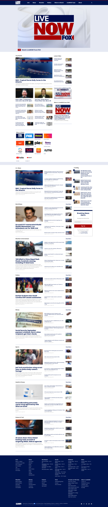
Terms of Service (84, 233)
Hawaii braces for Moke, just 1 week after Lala (53, 266)
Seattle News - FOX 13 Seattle (85, 470)
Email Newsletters (85, 486)
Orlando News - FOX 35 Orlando (60, 464)
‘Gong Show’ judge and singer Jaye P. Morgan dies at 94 (40, 123)
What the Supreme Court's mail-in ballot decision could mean (54, 291)
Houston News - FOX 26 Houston (60, 474)
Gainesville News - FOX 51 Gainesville (60, 470)
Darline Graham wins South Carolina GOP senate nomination (28, 297)
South (56, 459)
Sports (17, 347)
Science (44, 479)
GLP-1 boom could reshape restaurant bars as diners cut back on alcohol (53, 386)
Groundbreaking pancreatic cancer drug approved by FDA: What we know (21, 118)
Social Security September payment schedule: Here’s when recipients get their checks (21, 106)
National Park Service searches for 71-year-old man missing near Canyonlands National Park (53, 192)
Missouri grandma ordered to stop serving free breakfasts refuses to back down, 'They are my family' (53, 172)
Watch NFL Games (72, 481)
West (82, 459)
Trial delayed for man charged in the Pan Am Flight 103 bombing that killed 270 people (53, 214)
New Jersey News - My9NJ (47, 469)
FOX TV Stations (19, 464)
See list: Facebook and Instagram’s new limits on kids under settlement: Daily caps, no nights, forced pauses (54, 421)
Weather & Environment (22, 238)
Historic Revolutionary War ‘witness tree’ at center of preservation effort (54, 261)
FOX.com (26, 139)
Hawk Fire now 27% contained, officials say (52, 248)
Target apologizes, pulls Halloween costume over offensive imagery (54, 341)
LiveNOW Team (84, 484)
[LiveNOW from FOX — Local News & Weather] (20, 2)
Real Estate (31, 487)
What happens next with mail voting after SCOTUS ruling (54, 303)
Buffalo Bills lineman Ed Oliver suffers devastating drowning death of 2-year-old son (54, 363)
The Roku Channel (47, 146)
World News (19, 204)
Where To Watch (19, 461)
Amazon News (46, 139)
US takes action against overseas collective (58, 64)
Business (30, 483)
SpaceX (43, 483)
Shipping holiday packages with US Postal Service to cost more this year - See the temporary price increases (54, 327)
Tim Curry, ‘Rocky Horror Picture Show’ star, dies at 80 (43, 100)
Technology (44, 484)
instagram (87, 504)
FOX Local (18, 139)
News (30, 459)
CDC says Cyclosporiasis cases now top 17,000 (53, 392)
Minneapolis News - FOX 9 (73, 466)
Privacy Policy (84, 232)
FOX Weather (18, 466)
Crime (30, 467)
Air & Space (44, 481)
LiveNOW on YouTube (20, 463)
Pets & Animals (58, 484)
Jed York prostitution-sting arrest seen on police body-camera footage (29, 369)
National (30, 463)
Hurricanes (18, 484)
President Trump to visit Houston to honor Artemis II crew (54, 441)
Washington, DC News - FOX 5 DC (47, 467)
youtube (81, 504)
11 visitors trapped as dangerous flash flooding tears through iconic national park (53, 179)
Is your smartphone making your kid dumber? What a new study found (54, 410)
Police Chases (31, 469)
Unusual (56, 483)
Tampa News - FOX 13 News (59, 467)
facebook (84, 504)
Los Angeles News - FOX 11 (86, 464)
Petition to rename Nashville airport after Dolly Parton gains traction (40, 111)
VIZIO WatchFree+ (38, 153)
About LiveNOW (85, 479)
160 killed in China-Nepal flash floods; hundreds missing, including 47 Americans (53, 208)
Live (17, 459)
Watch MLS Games (72, 497)
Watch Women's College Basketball (73, 493)
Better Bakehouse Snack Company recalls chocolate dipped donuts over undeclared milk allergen (53, 314)
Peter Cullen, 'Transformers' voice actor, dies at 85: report (24, 100)
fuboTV (17, 146)
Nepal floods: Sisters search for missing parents (59, 76)
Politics (18, 275)
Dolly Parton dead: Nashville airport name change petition (58, 70)
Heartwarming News (59, 481)
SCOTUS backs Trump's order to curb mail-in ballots (53, 297)
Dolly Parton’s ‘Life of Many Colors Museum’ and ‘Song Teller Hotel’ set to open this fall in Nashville (86, 195)
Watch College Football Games (73, 483)
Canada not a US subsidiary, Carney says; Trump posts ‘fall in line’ (54, 227)
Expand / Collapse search (91, 3)
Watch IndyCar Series (72, 488)
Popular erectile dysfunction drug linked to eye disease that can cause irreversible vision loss (53, 404)
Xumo (45, 153)
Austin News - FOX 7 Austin (60, 476)
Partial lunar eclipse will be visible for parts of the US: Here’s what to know (54, 429)
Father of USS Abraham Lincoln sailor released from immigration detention (53, 185)
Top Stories (31, 461)
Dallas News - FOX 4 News (60, 472)
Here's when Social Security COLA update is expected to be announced (40, 105)
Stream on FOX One (73, 479)
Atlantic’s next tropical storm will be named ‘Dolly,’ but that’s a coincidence (54, 243)
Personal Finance (32, 484)
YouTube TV (27, 161)
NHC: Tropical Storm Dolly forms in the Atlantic (31, 81)
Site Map (83, 487)
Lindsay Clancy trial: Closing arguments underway (58, 59)
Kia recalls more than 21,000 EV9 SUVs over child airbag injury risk (53, 321)
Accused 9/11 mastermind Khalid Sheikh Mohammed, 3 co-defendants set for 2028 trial (21, 112)
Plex (35, 146)
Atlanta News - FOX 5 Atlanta (59, 462)
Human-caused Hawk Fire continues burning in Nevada (53, 255)
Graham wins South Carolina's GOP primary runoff (54, 278)
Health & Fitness (20, 382)
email (91, 504)
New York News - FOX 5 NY (47, 462)
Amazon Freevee (37, 139)
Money (17, 310)
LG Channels (27, 146)
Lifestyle (30, 473)
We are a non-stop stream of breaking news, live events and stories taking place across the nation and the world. (62, 117)
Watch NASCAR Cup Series (73, 487)
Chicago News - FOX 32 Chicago (73, 462)
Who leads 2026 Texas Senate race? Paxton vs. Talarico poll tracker (53, 285)
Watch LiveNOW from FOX (31, 50)
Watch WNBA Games (72, 495)
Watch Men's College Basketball (72, 491)
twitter (89, 504)
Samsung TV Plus (19, 153)
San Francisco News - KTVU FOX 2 (85, 467)
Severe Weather (19, 483)
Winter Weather (19, 481)
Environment (18, 486)
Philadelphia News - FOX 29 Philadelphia (47, 464)
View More (68, 204)
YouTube (17, 161)
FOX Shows (18, 470)
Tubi (26, 153)
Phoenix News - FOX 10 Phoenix (86, 462)
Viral (56, 479)
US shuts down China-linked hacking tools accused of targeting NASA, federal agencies (20, 124)
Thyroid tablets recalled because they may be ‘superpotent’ (53, 398)
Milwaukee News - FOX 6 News (73, 469)
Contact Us (83, 481)
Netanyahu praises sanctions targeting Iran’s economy (53, 221)
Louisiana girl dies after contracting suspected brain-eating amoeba (86, 188)
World (30, 464)
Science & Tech (20, 417)
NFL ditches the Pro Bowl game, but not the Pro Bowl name (53, 351)
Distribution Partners (85, 483)
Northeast (45, 459)
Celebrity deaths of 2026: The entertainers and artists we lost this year (39, 117)
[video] (69, 60)
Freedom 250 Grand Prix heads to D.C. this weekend (52, 375)
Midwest (70, 459)
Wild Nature (44, 486)
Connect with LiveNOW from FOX (62, 88)
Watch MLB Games (72, 485)
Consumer (31, 486)
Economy (30, 481)
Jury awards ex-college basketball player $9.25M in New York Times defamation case (54, 369)
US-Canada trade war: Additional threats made (59, 81)
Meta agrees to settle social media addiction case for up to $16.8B (54, 435)
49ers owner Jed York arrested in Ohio (52, 356)
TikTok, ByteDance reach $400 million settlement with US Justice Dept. (54, 447)
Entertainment (31, 475)
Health (30, 472)
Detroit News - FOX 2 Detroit (72, 464)
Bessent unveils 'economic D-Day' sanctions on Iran (54, 232)
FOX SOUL (18, 469)
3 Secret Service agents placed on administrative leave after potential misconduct (54, 198)
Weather (18, 479)
